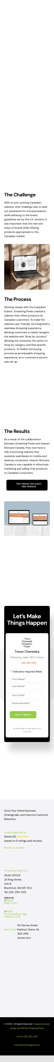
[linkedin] (34, 856)
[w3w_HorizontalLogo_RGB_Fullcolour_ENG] (16, 911)
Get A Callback (23, 714)
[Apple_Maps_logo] (12, 900)
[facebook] (20, 856)
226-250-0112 (30, 1036)
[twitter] (25, 856)
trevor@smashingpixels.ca (27, 1045)
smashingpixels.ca (15, 832)
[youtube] (29, 856)
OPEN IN (9, 898)
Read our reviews (14, 847)
